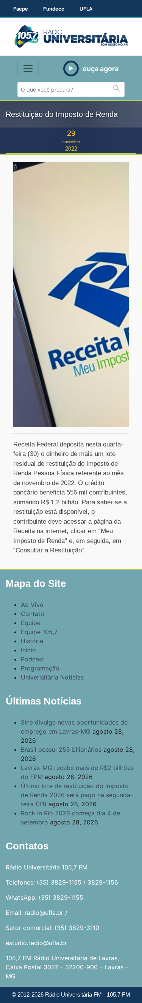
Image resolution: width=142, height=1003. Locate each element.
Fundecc (53, 9)
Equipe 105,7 (39, 632)
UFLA (86, 9)
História (32, 641)
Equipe (31, 623)
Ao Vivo (32, 604)
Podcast (32, 659)
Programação (40, 668)
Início (28, 650)
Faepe (20, 9)
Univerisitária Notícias (52, 677)
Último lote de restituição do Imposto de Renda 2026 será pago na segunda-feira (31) (77, 795)
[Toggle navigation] (28, 68)
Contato (32, 613)
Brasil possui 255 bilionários (61, 749)
